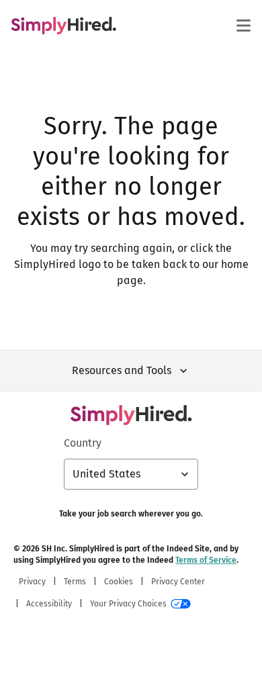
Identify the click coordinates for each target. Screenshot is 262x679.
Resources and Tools (121, 370)
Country (82, 443)
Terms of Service (205, 560)
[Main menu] (243, 25)
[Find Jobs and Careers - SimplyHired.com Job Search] (63, 25)
